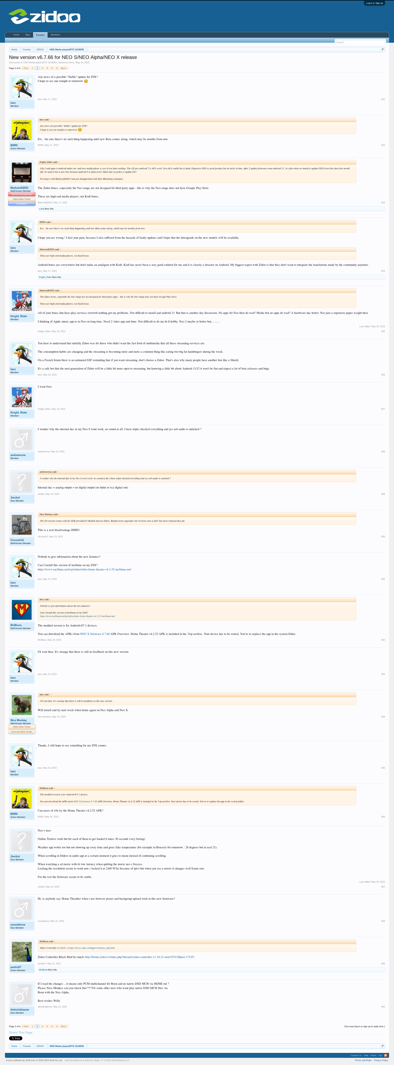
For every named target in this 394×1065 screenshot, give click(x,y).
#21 (383, 99)
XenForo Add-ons (73, 1060)
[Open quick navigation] (382, 49)
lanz (13, 102)
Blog (27, 34)
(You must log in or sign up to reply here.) (364, 1026)
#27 (383, 409)
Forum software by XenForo (34, 1060)
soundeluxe (17, 924)
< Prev (25, 68)
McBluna (16, 625)
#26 (383, 374)
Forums (40, 35)
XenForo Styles (92, 1060)
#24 (383, 271)
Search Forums (16, 40)
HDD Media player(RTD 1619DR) (40, 62)
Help (366, 1055)
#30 (383, 536)
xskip (41, 208)
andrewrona (17, 455)
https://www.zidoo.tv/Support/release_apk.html (92, 947)
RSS (385, 1055)
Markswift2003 (19, 187)
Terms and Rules (363, 1060)
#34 (383, 716)
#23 (383, 202)
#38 (383, 921)
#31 (383, 579)
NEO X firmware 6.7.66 (95, 634)
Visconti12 (17, 540)
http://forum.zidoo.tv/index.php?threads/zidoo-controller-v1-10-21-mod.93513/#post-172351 (140, 957)
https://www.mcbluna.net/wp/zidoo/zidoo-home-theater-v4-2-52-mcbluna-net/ (84, 569)
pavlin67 (15, 967)
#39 (383, 963)
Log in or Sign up (374, 3)
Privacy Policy (381, 1060)
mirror (71, 62)
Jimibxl (15, 497)
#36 (383, 816)
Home (16, 34)
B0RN (13, 145)
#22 (383, 145)
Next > (64, 68)
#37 (383, 886)
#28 (383, 451)
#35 (383, 768)
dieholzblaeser (19, 1009)
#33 (383, 674)
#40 (383, 1006)
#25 (383, 331)
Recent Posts (35, 40)
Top (380, 1055)
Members (55, 34)
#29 (383, 494)
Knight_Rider (45, 277)
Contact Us (356, 1055)
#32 (383, 640)
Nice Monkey (18, 720)
